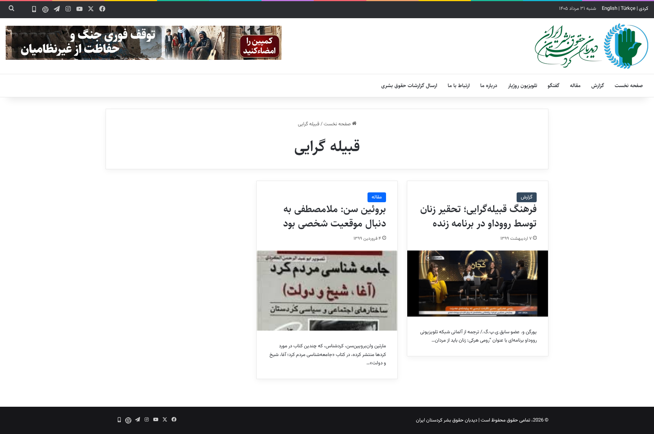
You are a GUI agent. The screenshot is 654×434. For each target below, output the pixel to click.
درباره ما (488, 85)
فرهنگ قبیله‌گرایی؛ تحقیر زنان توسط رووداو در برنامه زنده (478, 216)
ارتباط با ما (459, 85)
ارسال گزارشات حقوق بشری (409, 85)
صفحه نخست (629, 85)
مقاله (575, 85)
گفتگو (553, 85)
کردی (643, 8)
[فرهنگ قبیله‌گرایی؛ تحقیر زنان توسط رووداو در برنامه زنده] (477, 283)
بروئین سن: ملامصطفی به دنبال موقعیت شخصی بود (334, 216)
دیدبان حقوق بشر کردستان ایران (446, 420)
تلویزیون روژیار (522, 85)
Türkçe (628, 8)
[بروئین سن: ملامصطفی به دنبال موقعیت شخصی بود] (327, 290)
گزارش (597, 85)
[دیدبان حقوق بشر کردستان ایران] (591, 46)
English (609, 8)
